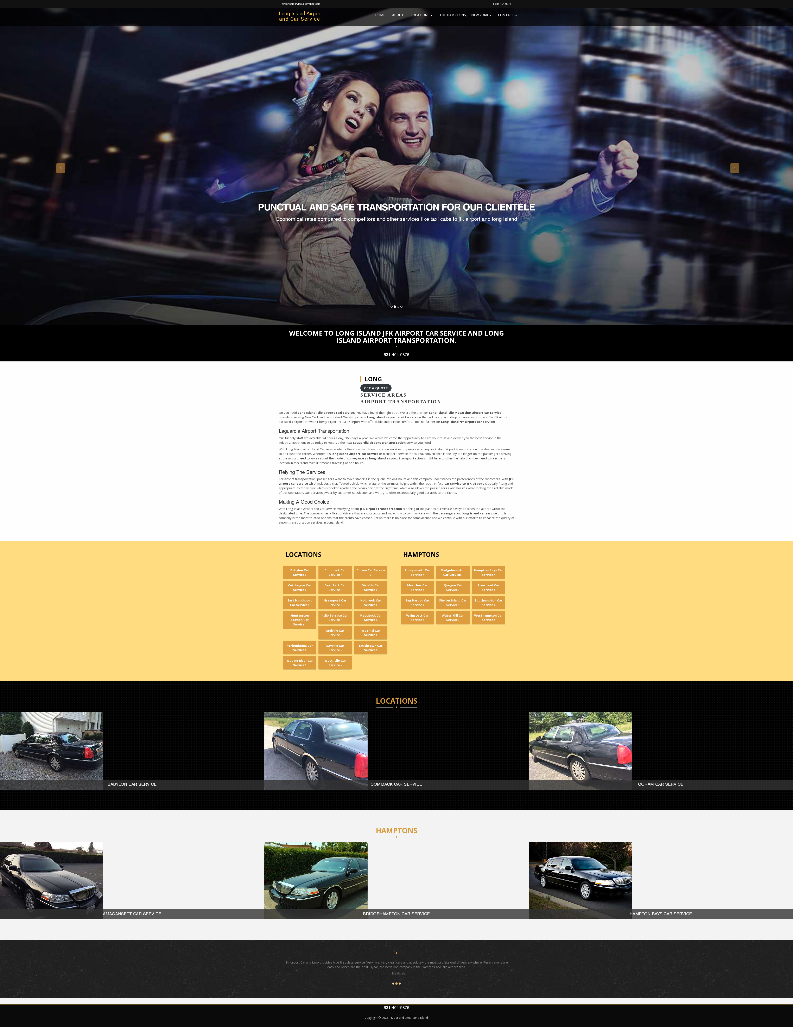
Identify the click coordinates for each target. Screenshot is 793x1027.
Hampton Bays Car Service (488, 572)
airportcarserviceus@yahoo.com (301, 4)
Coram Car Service (370, 570)
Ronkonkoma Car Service (299, 647)
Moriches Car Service (417, 587)
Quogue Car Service (453, 587)
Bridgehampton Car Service (453, 572)
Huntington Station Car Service (300, 619)
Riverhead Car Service (488, 587)
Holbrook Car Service (370, 602)
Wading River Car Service (299, 662)
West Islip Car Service (335, 662)
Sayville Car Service (335, 647)
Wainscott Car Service (417, 617)
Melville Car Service (335, 632)
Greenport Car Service (335, 602)
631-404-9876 (396, 354)
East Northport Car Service (299, 602)
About (398, 15)
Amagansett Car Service (417, 572)
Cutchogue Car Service (299, 587)
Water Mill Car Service (453, 617)
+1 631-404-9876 (501, 4)
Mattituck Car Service (371, 617)
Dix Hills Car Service (371, 587)
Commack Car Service (335, 572)
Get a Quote (376, 388)
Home (380, 15)
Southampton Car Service (488, 602)
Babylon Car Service (299, 572)
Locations (420, 15)
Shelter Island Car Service (453, 602)
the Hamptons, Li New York (464, 15)
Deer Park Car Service (335, 587)
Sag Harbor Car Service (417, 602)
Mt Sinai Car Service (370, 632)
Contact (506, 15)
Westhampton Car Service (488, 617)
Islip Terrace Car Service (335, 617)
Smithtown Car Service (370, 647)
